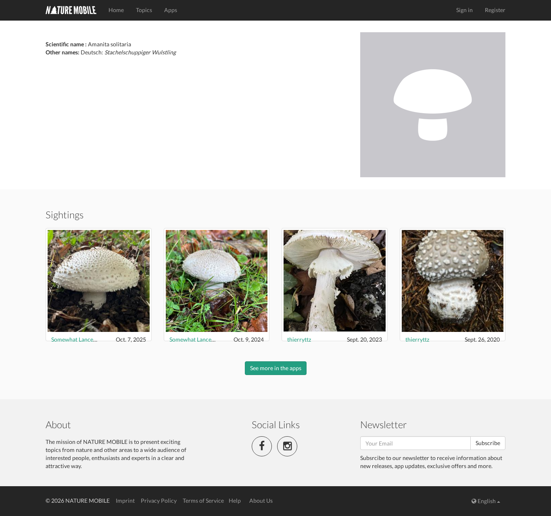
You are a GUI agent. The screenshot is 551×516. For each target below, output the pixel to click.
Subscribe (488, 442)
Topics (144, 9)
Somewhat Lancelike (76, 339)
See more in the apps (275, 368)
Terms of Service (203, 500)
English (486, 500)
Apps (170, 9)
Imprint (125, 500)
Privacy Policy (159, 500)
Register (495, 9)
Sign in (464, 9)
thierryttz (299, 339)
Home (116, 9)
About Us (261, 500)
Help (235, 500)
